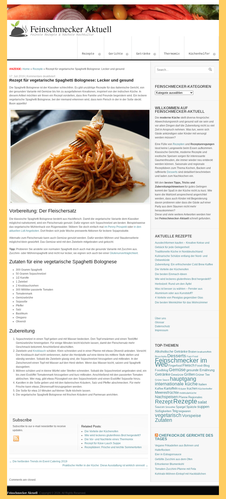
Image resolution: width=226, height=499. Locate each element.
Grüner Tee (203, 374)
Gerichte (113, 54)
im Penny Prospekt (115, 226)
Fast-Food (192, 356)
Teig (175, 411)
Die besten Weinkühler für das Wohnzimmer (181, 302)
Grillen (189, 374)
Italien (202, 384)
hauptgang (183, 379)
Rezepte (85, 54)
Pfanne (183, 397)
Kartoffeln (171, 388)
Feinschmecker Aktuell (71, 28)
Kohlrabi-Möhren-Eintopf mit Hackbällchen (180, 473)
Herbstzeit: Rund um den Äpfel (173, 283)
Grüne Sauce (162, 380)
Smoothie (170, 407)
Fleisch (188, 365)
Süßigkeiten (163, 411)
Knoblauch (39, 350)
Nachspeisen (166, 397)
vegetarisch (168, 415)
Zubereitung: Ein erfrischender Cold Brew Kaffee (184, 264)
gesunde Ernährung (200, 370)
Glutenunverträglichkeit (124, 253)
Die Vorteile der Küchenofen (172, 269)
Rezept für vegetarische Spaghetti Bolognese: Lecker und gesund (71, 80)
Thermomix (172, 53)
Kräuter (182, 388)
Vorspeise (191, 415)
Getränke (141, 54)
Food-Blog (202, 365)
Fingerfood (175, 365)
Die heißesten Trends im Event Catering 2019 (38, 461)
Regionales (195, 397)
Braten (192, 351)
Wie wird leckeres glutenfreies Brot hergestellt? (183, 279)
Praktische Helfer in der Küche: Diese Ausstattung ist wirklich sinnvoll (105, 465)
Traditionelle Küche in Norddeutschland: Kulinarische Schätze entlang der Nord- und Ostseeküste (181, 256)
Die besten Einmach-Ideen (171, 274)
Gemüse (177, 369)
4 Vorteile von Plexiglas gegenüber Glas (179, 297)
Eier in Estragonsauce (168, 454)
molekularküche (187, 393)
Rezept (164, 401)
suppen (203, 406)
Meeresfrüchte (167, 392)
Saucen (160, 407)
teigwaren (185, 411)
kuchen (192, 388)
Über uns (160, 318)
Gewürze (177, 374)
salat (202, 402)
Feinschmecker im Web (181, 362)
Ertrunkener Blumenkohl (169, 464)
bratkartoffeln (204, 351)
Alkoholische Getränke (171, 351)
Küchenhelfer (197, 54)
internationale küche (176, 383)
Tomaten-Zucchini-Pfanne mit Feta (175, 468)
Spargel (181, 407)
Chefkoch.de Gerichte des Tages (184, 437)
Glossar (159, 322)
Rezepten (179, 144)
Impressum (161, 330)
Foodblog (161, 370)
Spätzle (191, 407)
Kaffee (159, 388)
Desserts (172, 172)
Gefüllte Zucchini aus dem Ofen (173, 459)
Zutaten (163, 420)
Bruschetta (161, 356)
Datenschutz (162, 326)
